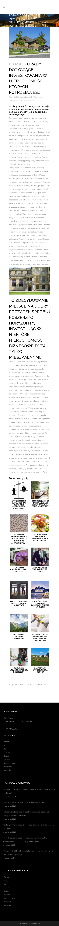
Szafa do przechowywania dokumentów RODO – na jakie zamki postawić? (29, 791)
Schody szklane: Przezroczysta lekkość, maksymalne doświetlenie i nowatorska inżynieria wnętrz (25, 839)
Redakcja (38, 97)
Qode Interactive (34, 923)
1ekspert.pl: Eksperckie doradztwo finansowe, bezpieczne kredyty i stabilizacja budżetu (26, 813)
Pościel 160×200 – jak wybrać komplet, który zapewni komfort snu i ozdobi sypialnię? (28, 852)
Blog (5, 745)
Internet (6, 760)
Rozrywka (7, 767)
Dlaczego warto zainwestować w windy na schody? (24, 802)
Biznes (28, 97)
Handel (6, 756)
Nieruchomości (9, 763)
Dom (5, 749)
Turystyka (7, 770)
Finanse (6, 752)
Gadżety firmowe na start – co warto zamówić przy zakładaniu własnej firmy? (28, 826)
